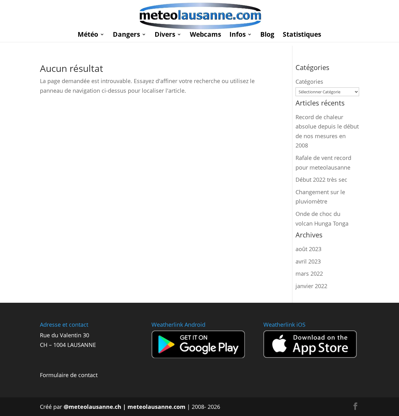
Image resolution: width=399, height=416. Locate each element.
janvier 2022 (311, 286)
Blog (267, 35)
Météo (88, 35)
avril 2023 (308, 261)
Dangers (126, 35)
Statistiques (302, 35)
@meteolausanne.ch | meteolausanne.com (124, 406)
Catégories (309, 81)
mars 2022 (309, 273)
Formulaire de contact (69, 375)
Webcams (205, 35)
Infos (237, 35)
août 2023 (308, 249)
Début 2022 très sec (321, 179)
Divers (165, 35)
